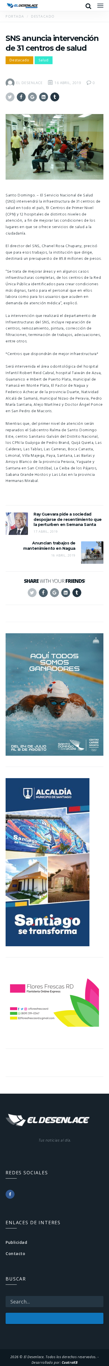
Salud (44, 60)
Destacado (19, 60)
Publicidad (16, 1242)
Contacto (15, 1253)
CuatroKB (69, 1362)
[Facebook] (10, 1194)
